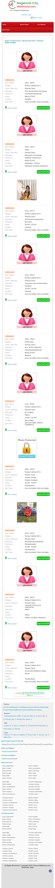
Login (10, 707)
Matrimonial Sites (29, 41)
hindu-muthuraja (33, 771)
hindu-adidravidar (7, 766)
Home (4, 24)
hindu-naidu (32, 778)
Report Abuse (8, 729)
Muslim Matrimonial (23, 710)
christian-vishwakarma (9, 810)
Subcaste (15, 744)
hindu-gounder (7, 771)
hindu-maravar (7, 778)
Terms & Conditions (18, 735)
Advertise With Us (29, 716)
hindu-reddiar (6, 784)
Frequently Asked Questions (37, 725)
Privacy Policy (32, 735)
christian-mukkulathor (35, 791)
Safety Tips (7, 737)
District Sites (6, 30)
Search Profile (24, 24)
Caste (9, 744)
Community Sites (9, 719)
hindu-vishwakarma (8, 794)
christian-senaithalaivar (9, 802)
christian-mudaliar (34, 789)
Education (37, 744)
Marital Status (28, 744)
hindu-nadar (32, 773)
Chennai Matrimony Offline (12, 716)
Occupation (45, 744)
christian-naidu (7, 800)
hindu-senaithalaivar (8, 786)
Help (15, 725)
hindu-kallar (6, 775)
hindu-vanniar (6, 789)
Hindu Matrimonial (41, 707)
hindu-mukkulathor (34, 768)
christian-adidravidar (35, 782)
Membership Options (23, 719)
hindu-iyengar (6, 773)
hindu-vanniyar (7, 791)
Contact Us (7, 725)
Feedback (22, 725)
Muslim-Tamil (32, 807)
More (51, 744)
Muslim (15, 751)
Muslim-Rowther (33, 802)
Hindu (3, 751)
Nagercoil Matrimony (13, 41)
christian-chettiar (33, 784)
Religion (4, 744)
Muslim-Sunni (32, 805)
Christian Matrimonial (9, 710)
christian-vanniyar (8, 807)
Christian (9, 751)
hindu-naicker (32, 775)
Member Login (26, 15)
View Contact (12, 108)
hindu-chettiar (6, 768)
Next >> (30, 695)
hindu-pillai (5, 782)
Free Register (41, 24)
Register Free (17, 707)
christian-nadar (33, 794)
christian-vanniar (7, 805)
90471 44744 (37, 18)
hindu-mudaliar (33, 766)
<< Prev (18, 693)
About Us (7, 735)
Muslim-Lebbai (33, 800)
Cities (21, 744)
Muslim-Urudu (33, 810)
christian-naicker (7, 798)
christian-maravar (34, 786)
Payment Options (36, 710)
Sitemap (17, 729)
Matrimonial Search (29, 707)
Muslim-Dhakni (33, 798)
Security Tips (43, 735)
